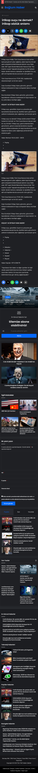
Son (18, 512)
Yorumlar (31, 512)
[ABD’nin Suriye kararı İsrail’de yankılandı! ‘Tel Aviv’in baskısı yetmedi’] (9, 421)
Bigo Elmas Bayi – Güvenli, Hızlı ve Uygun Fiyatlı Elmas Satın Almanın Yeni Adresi (27, 600)
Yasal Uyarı (24, 770)
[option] (19, 297)
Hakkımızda (6, 768)
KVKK (32, 768)
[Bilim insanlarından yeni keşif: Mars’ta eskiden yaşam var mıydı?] (6, 660)
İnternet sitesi (5, 488)
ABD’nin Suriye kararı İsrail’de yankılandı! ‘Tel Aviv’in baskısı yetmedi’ (9, 430)
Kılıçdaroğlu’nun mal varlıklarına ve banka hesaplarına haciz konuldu (24, 550)
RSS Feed (13, 758)
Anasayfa (6, 15)
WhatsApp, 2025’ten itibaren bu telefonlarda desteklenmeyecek (24, 676)
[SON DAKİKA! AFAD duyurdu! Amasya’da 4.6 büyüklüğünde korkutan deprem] (7, 528)
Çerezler (27, 768)
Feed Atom (32, 758)
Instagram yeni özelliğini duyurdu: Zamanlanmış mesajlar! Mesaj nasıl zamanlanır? (24, 668)
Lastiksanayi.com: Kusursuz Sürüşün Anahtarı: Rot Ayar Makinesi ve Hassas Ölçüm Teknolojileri (18, 301)
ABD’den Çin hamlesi (8, 411)
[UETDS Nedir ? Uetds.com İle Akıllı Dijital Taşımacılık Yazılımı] (28, 569)
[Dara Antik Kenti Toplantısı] (28, 405)
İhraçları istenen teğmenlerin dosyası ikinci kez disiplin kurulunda (22, 707)
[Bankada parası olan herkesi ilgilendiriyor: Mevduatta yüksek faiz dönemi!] (28, 422)
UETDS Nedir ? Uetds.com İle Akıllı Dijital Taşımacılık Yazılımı (26, 579)
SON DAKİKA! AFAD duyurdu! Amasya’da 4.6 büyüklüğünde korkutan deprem (23, 528)
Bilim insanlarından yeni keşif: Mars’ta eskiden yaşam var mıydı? (24, 659)
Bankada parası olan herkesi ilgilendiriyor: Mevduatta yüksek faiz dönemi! (27, 431)
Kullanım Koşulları (15, 770)
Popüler (6, 512)
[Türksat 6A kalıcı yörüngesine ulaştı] (6, 652)
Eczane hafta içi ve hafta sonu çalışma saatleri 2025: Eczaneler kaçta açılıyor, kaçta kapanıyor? (24, 535)
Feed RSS (25, 758)
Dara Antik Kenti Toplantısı (25, 413)
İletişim (12, 768)
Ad (2, 472)
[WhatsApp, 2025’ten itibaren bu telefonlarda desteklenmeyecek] (6, 677)
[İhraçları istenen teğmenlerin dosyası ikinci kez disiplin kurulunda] (6, 708)
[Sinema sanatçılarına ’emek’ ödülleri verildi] (7, 543)
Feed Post (19, 760)
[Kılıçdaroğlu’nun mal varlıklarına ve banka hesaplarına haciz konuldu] (7, 550)
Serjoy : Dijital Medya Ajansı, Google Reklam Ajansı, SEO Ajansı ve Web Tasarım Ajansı (9, 569)
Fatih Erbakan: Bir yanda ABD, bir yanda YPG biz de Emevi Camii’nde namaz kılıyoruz (24, 520)
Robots (19, 758)
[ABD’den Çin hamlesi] (9, 404)
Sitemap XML (6, 758)
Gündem (8, 296)
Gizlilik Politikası (19, 768)
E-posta (4, 480)
